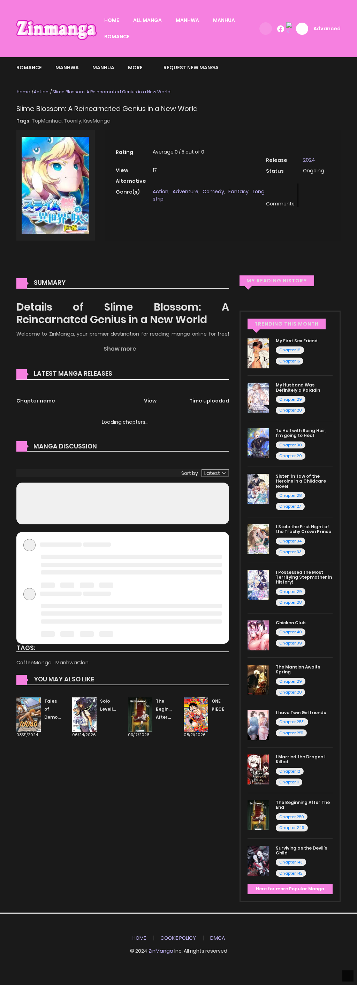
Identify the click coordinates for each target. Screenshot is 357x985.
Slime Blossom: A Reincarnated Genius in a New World (111, 92)
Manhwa (67, 67)
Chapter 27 (290, 506)
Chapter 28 (290, 410)
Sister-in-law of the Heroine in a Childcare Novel (301, 481)
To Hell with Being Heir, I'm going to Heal (301, 433)
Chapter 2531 (292, 722)
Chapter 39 (290, 643)
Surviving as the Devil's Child (301, 850)
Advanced (327, 28)
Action (41, 92)
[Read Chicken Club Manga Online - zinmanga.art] (258, 635)
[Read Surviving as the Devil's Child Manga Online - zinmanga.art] (258, 860)
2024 (309, 159)
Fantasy (238, 191)
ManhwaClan (72, 662)
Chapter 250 (291, 817)
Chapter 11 (289, 782)
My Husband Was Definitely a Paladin (298, 387)
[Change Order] (125, 374)
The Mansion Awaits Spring (298, 669)
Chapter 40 (290, 632)
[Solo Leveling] (84, 714)
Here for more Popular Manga (290, 889)
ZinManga (161, 950)
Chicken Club (291, 623)
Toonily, (73, 120)
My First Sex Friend (297, 341)
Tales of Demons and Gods (53, 717)
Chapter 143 (291, 862)
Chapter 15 (289, 361)
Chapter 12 (289, 771)
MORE (135, 67)
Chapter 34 (290, 541)
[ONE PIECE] (196, 714)
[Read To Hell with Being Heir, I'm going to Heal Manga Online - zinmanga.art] (258, 442)
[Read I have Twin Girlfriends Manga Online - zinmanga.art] (258, 724)
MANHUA (224, 20)
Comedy (213, 191)
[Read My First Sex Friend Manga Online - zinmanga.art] (258, 353)
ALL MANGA (147, 20)
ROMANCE (117, 36)
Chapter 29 (290, 399)
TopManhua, (48, 120)
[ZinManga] (56, 28)
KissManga (97, 120)
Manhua (103, 67)
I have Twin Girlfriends (301, 713)
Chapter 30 (290, 445)
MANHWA (187, 20)
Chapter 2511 (291, 733)
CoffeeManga (34, 662)
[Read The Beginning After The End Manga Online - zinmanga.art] (258, 814)
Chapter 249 (291, 827)
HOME (111, 20)
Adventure (185, 191)
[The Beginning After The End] (140, 714)
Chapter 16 (290, 350)
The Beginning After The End (167, 717)
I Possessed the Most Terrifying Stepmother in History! (304, 577)
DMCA (217, 938)
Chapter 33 (290, 552)
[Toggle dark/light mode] (265, 28)
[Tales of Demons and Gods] (28, 714)
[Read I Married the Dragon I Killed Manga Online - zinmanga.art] (258, 769)
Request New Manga (191, 67)
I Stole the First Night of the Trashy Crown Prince (303, 529)
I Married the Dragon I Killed (301, 759)
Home (23, 92)
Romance (29, 67)
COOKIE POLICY (178, 938)
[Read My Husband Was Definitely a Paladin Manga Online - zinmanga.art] (258, 397)
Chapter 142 (291, 873)
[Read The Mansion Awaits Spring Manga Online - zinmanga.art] (258, 679)
